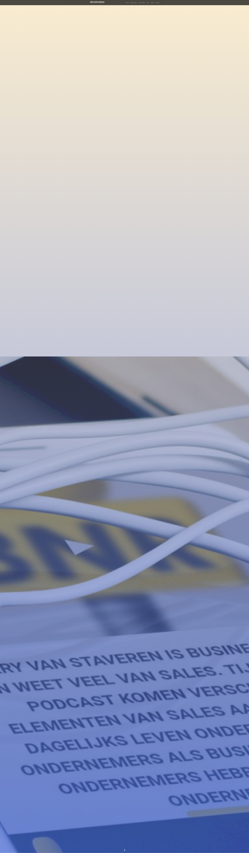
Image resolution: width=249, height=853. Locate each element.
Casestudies (142, 2)
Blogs (152, 2)
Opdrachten (134, 2)
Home (127, 2)
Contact (157, 2)
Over (148, 2)
